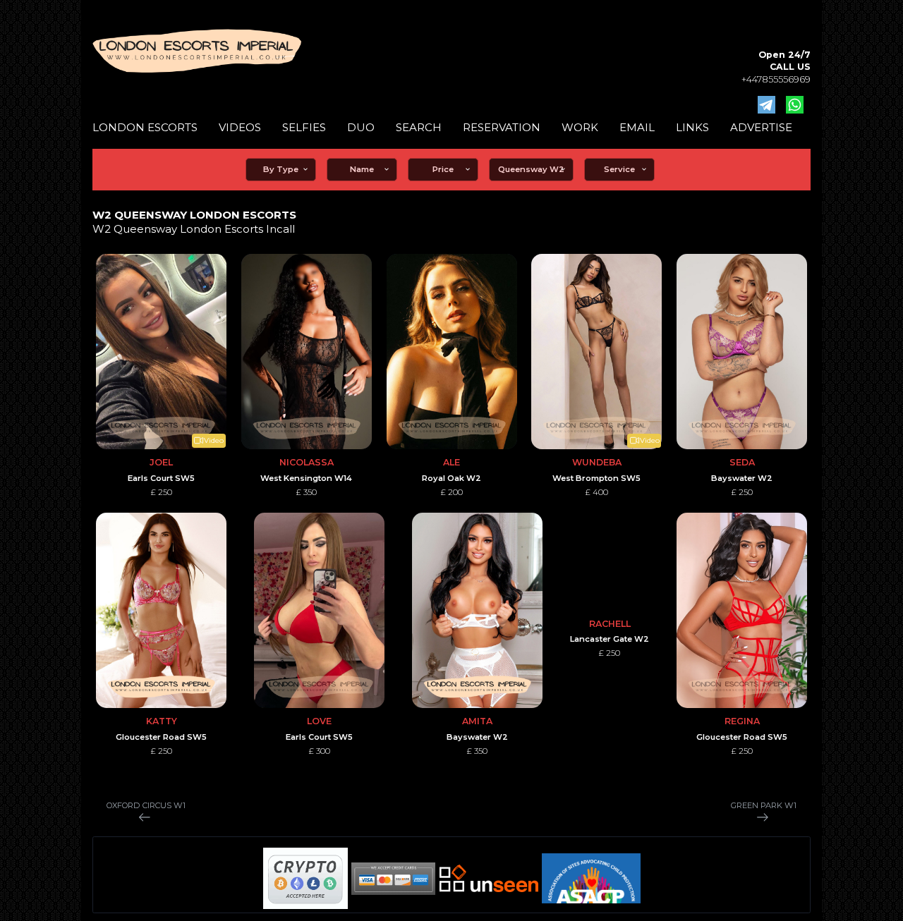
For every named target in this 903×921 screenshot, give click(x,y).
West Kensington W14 (306, 478)
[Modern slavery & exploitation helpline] (489, 878)
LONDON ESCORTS (145, 127)
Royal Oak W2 (451, 478)
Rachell (610, 623)
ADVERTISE (761, 127)
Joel (161, 462)
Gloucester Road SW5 (161, 737)
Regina (742, 721)
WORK (580, 127)
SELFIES (304, 127)
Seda (742, 462)
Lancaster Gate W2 (609, 639)
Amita (477, 721)
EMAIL (637, 127)
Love (319, 721)
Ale (451, 462)
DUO (361, 127)
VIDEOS (240, 127)
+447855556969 (776, 79)
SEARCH (419, 127)
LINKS (692, 127)
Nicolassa (306, 462)
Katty (161, 721)
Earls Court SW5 (161, 478)
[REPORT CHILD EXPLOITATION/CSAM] (591, 878)
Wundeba (597, 462)
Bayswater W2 (741, 478)
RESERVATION (501, 127)
